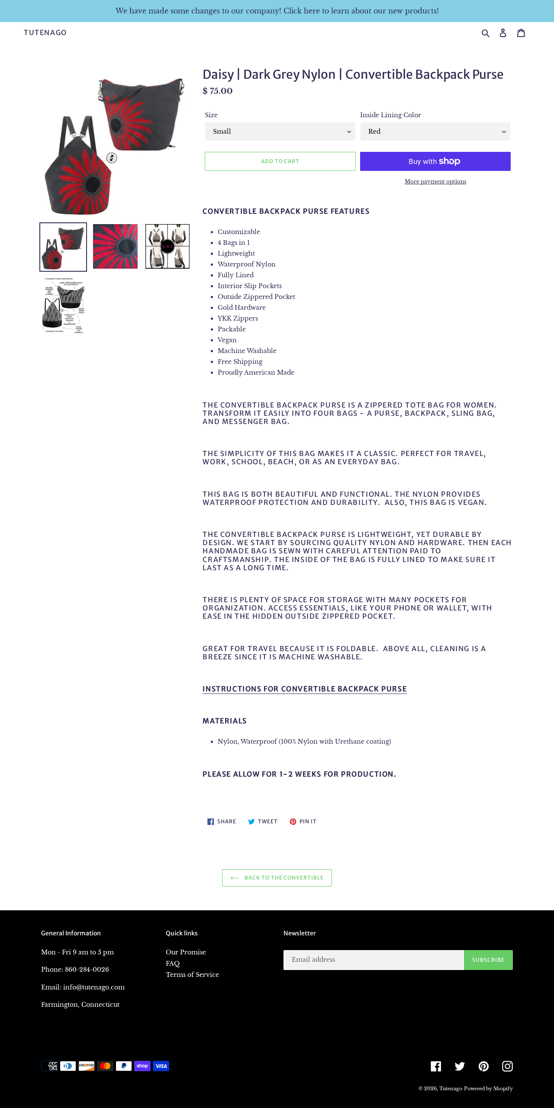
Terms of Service (192, 975)
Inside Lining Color (390, 115)
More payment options (435, 181)
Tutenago (45, 33)
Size (211, 115)
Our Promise (186, 952)
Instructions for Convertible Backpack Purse (305, 688)
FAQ (173, 963)
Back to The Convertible (283, 877)
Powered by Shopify (488, 1089)
